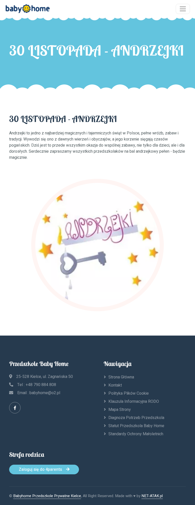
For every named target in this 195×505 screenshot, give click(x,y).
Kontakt (115, 385)
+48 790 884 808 (41, 385)
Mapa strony (119, 410)
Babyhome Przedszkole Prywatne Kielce (47, 496)
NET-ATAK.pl (152, 496)
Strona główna (121, 377)
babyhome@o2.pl (44, 393)
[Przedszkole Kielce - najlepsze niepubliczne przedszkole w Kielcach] (27, 9)
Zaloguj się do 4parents (40, 469)
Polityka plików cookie (128, 393)
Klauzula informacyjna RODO (133, 401)
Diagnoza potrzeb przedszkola (136, 418)
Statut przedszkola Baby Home (136, 426)
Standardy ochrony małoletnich (135, 434)
